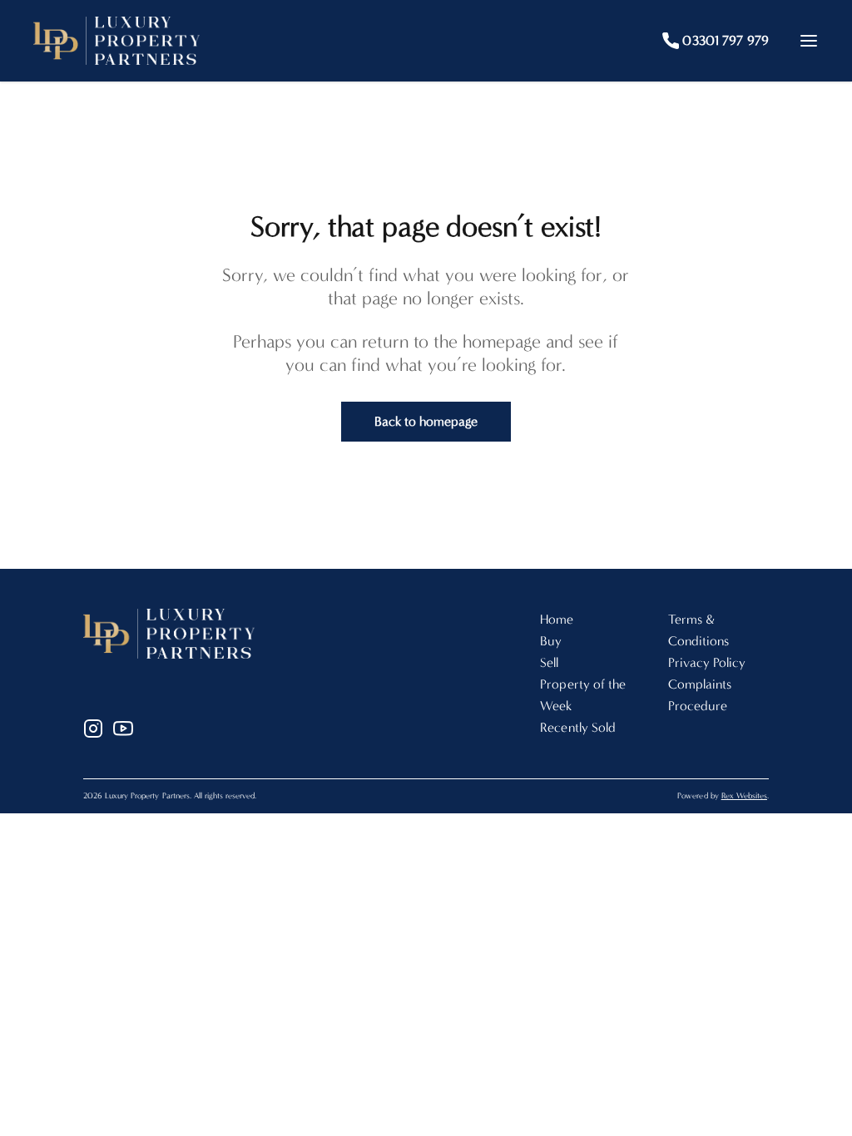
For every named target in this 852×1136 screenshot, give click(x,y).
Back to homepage (426, 421)
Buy (551, 641)
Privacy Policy (707, 662)
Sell (549, 662)
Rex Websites (744, 796)
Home (556, 619)
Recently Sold (578, 727)
